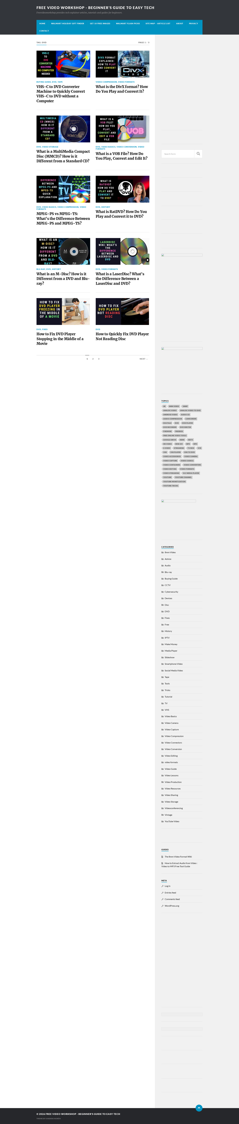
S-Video (166, 448)
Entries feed (170, 892)
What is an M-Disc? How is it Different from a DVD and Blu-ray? (63, 279)
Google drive (169, 440)
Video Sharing (171, 795)
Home (42, 23)
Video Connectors (173, 742)
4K (164, 406)
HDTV (190, 440)
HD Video (167, 444)
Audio (168, 565)
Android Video (170, 414)
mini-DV (179, 444)
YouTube (167, 477)
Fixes (45, 329)
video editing (169, 469)
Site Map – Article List (158, 23)
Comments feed (172, 899)
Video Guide (171, 769)
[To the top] (199, 1108)
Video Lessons (171, 775)
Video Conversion (127, 147)
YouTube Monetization (174, 481)
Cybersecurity (171, 591)
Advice (168, 559)
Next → (144, 359)
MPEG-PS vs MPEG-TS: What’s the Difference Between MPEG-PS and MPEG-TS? (63, 219)
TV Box (191, 448)
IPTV (167, 637)
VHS (165, 452)
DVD (54, 82)
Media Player (171, 650)
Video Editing (171, 755)
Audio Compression (172, 419)
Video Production (173, 782)
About (179, 23)
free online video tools (174, 435)
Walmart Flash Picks (128, 23)
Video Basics (108, 147)
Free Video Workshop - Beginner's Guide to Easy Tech (95, 8)
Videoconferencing (174, 808)
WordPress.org (172, 905)
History (105, 207)
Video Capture (170, 461)
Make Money (171, 644)
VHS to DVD (189, 452)
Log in (167, 886)
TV (166, 703)
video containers (171, 465)
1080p (185, 406)
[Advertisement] (181, 83)
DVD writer (185, 427)
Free (167, 624)
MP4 (195, 444)
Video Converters (192, 465)
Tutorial (168, 696)
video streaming (171, 473)
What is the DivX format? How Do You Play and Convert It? (122, 89)
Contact (44, 31)
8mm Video (170, 552)
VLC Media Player (191, 473)
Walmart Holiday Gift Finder (67, 23)
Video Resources (173, 788)
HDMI (182, 440)
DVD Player (187, 423)
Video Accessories (172, 456)
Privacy (193, 23)
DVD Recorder (169, 427)
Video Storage (50, 147)
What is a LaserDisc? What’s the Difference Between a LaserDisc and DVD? (120, 279)
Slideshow (169, 657)
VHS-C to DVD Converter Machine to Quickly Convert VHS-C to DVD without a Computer (61, 94)
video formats (126, 82)
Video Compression (106, 82)
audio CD (185, 414)
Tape (60, 82)
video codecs (187, 461)
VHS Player (175, 452)
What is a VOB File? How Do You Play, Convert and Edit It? (121, 156)
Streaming (179, 448)
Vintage (168, 814)
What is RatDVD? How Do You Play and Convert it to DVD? (121, 214)
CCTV (168, 585)
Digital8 (167, 423)
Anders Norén (53, 1118)
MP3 (188, 444)
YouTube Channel (183, 477)
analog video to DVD (190, 410)
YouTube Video (172, 821)
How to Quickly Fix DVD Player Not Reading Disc (122, 336)
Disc (167, 605)
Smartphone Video (174, 663)
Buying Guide (44, 82)
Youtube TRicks (170, 486)
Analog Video (170, 410)
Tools (167, 683)
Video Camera (191, 456)
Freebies (179, 431)
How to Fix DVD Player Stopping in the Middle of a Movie (60, 339)
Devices (168, 598)
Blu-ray (41, 269)
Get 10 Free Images (100, 23)
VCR (199, 448)
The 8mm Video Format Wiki (178, 856)
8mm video (174, 406)
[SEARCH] (198, 154)
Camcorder (191, 419)
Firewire (167, 431)
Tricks (167, 690)
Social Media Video (174, 670)
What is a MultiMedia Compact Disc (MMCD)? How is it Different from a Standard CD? (63, 156)
